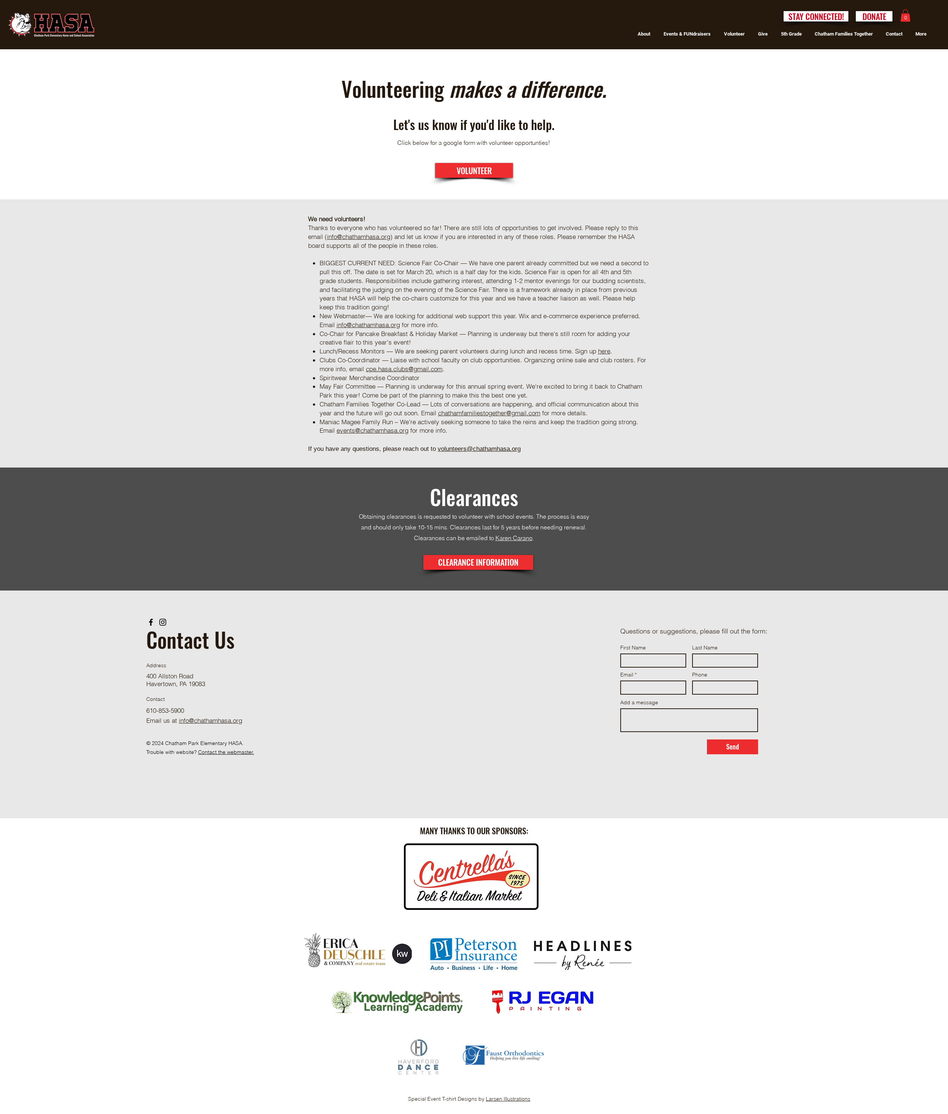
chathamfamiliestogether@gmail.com (489, 413)
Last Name (705, 647)
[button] (905, 15)
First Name (633, 647)
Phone (699, 674)
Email (626, 674)
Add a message (639, 702)
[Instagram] (162, 622)
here (604, 351)
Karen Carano (514, 538)
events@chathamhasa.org (372, 430)
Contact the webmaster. (226, 752)
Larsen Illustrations (508, 1098)
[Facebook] (151, 622)
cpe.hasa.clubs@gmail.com (404, 369)
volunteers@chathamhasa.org (479, 448)
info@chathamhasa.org (358, 236)
